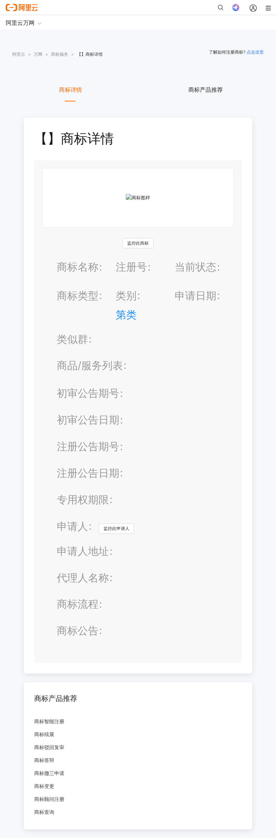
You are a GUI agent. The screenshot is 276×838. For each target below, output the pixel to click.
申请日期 (195, 295)
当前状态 (195, 267)
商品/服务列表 (90, 365)
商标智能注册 (49, 721)
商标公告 (77, 630)
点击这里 (255, 52)
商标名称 (77, 267)
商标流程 (77, 604)
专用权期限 (83, 499)
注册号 (131, 267)
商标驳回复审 (49, 747)
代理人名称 (83, 577)
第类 (126, 314)
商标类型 (77, 295)
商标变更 (44, 786)
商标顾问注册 (49, 799)
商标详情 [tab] (70, 89)
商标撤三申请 (49, 773)
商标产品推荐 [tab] (205, 89)
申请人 (72, 526)
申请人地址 (83, 551)
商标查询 (44, 812)
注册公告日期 (88, 473)
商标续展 (44, 734)
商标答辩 (44, 760)
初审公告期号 (88, 393)
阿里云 (18, 54)
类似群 (72, 339)
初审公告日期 (88, 419)
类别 (126, 295)
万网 (38, 54)
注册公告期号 (88, 446)
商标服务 (59, 54)
